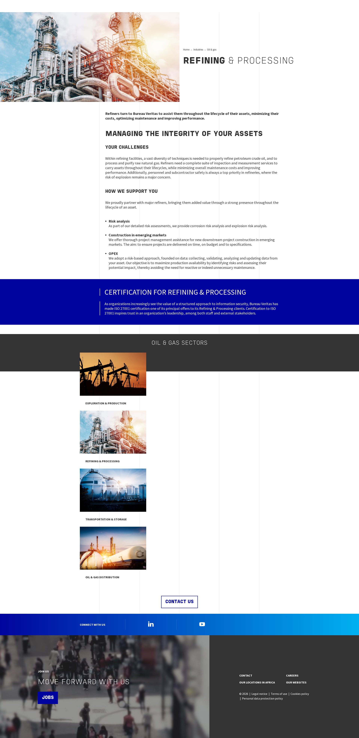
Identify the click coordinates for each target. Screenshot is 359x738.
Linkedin (151, 624)
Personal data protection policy (262, 698)
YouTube (202, 624)
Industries (198, 49)
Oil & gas (211, 49)
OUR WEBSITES (296, 682)
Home (186, 49)
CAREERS (292, 675)
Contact (245, 675)
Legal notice (259, 694)
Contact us (179, 602)
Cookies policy (300, 694)
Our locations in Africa (257, 682)
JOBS (48, 698)
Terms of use (279, 694)
